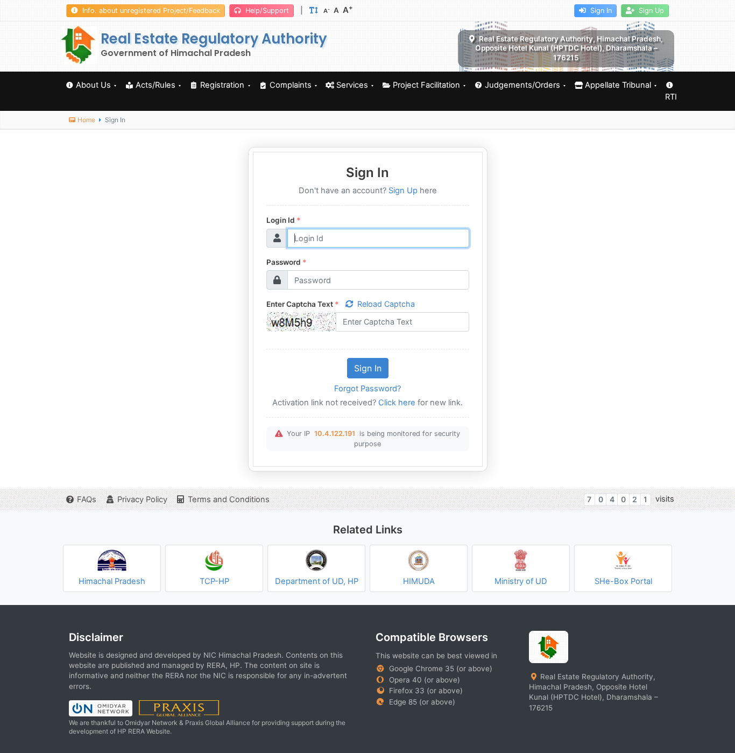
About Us (93, 85)
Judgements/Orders (522, 85)
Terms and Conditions (229, 499)
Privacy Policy (142, 499)
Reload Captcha (386, 303)
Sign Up (650, 10)
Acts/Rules (155, 85)
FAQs (86, 499)
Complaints (291, 85)
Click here (396, 402)
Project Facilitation (426, 85)
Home (86, 120)
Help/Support (266, 10)
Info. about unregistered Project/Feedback (150, 10)
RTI (671, 97)
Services (352, 85)
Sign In (600, 10)
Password (286, 262)
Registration (222, 85)
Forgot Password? (367, 388)
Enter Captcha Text (302, 304)
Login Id (283, 220)
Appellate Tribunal (618, 85)
